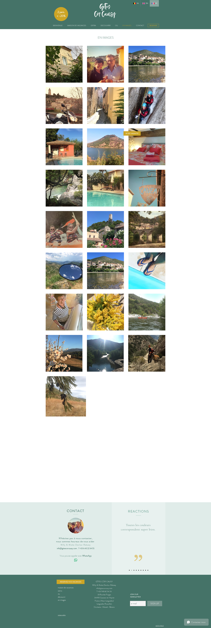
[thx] (145, 570)
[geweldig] (143, 570)
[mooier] (131, 570)
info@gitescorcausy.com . (67, 548)
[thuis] (136, 570)
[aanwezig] (138, 570)
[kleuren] (129, 570)
